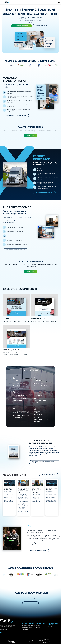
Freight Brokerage (27, 627)
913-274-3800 (3, 629)
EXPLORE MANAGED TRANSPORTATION (16, 115)
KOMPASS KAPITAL (22, 641)
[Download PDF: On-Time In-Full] (16, 305)
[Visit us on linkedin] (1, 632)
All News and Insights (48, 474)
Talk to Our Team (30, 602)
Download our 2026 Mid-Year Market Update (43, 462)
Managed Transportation (28, 625)
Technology (25, 629)
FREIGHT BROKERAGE (41, 25)
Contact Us (50, 626)
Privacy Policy (33, 641)
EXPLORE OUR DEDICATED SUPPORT (15, 249)
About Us (38, 625)
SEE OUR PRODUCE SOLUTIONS (38, 550)
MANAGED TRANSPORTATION (21, 25)
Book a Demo (30, 135)
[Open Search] (56, 2)
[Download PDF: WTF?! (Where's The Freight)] (16, 336)
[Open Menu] (59, 2)
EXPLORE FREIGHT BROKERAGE (44, 192)
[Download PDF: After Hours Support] (44, 305)
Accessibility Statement (40, 641)
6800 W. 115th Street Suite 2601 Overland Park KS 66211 (8, 625)
